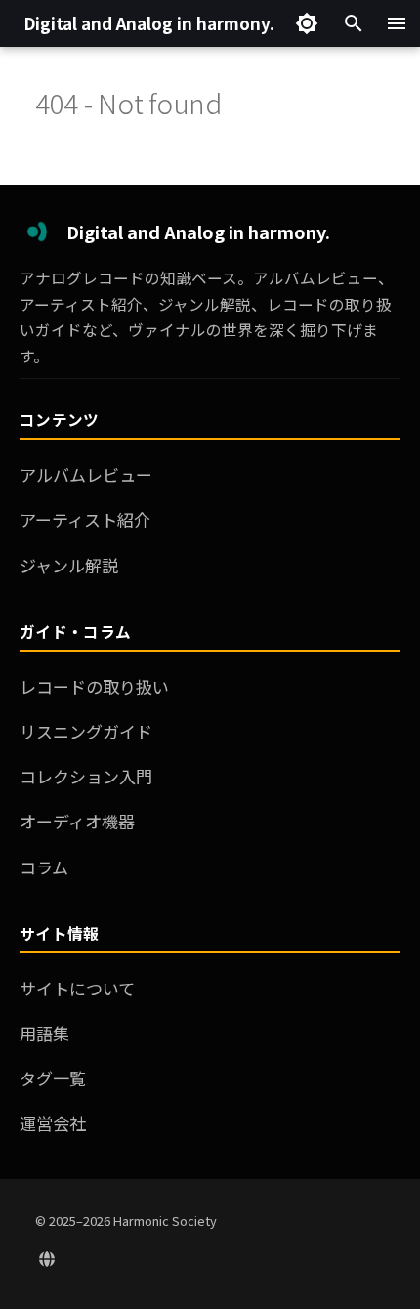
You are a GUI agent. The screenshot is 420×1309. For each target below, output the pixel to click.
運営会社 (53, 1123)
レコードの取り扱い (94, 686)
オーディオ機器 (77, 821)
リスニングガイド (86, 731)
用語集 (44, 1033)
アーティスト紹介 (85, 519)
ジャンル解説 (69, 565)
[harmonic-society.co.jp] (47, 1258)
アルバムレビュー (86, 474)
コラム (44, 867)
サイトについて (77, 988)
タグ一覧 (53, 1078)
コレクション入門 (86, 776)
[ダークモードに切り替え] (306, 23)
